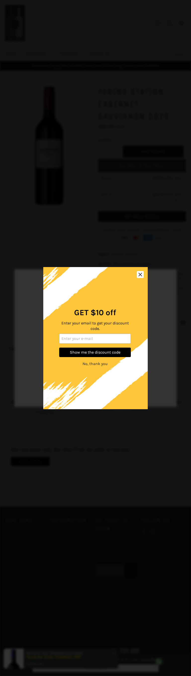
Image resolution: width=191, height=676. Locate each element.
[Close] (140, 274)
